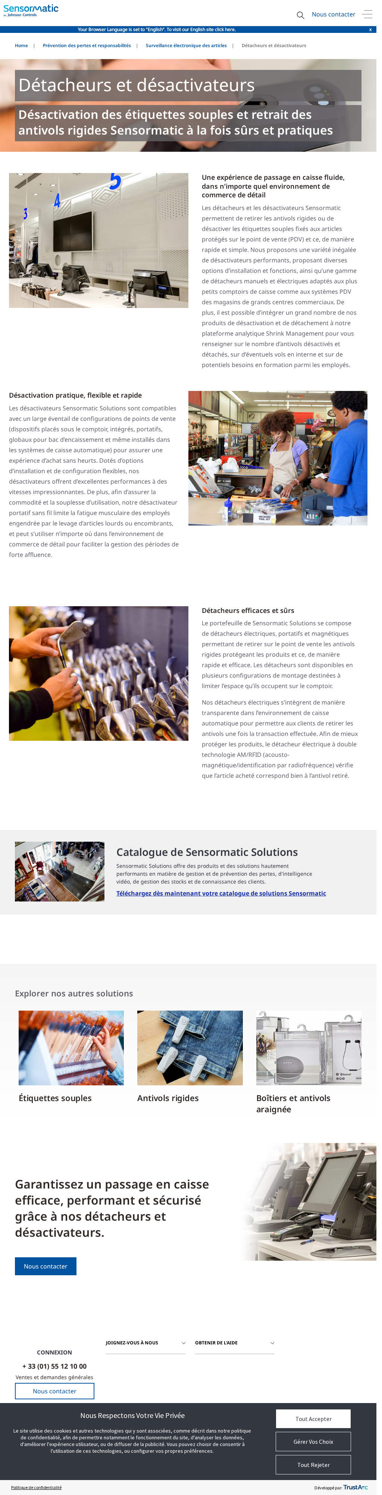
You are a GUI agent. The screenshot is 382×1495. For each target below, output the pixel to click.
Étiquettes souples (55, 1097)
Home (21, 45)
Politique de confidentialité (36, 1487)
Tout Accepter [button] (313, 1418)
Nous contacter (334, 14)
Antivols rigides (167, 1097)
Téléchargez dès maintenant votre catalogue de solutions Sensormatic (221, 893)
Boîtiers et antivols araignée (293, 1103)
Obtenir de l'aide (216, 1343)
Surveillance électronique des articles (186, 45)
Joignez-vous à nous (132, 1343)
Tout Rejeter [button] (313, 1464)
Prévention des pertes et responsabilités (87, 45)
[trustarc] (355, 1487)
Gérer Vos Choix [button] (313, 1441)
